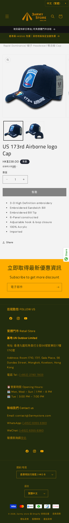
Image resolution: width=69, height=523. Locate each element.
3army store (23, 513)
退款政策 (57, 514)
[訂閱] (58, 287)
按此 (23, 438)
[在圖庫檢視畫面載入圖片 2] (34, 131)
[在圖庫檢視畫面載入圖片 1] (13, 131)
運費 (14, 166)
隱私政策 (24, 519)
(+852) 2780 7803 (31, 375)
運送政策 (48, 519)
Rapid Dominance (14, 45)
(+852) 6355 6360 (34, 423)
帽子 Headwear (36, 45)
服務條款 (36, 519)
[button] (7, 16)
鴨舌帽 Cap (54, 45)
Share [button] (9, 242)
